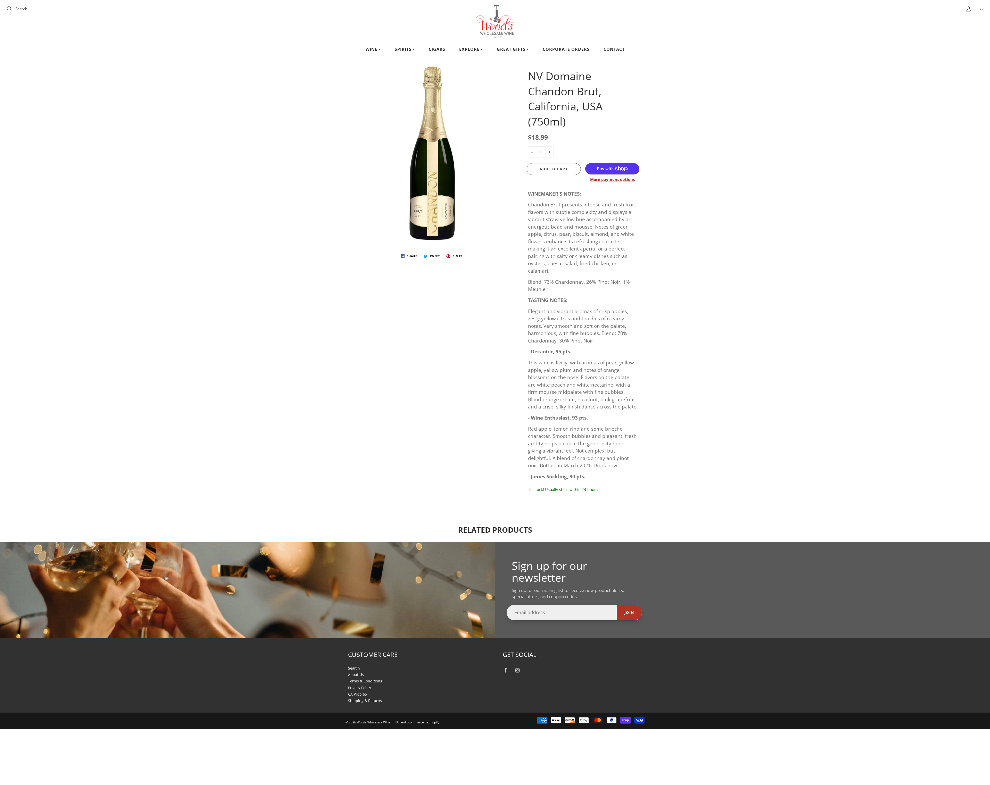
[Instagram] (517, 670)
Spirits (404, 49)
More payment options (612, 179)
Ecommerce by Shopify (423, 722)
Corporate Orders (566, 49)
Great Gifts (512, 49)
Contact (614, 49)
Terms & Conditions (365, 681)
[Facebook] (505, 670)
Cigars (437, 49)
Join (629, 612)
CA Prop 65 (357, 694)
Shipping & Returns (365, 700)
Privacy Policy (359, 688)
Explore (470, 49)
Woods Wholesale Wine (373, 722)
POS (397, 722)
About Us (356, 674)
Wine (372, 49)
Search (354, 668)
